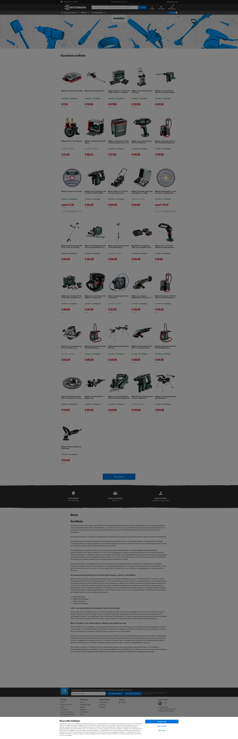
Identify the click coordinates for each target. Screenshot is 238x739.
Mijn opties (162, 730)
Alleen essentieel (162, 726)
